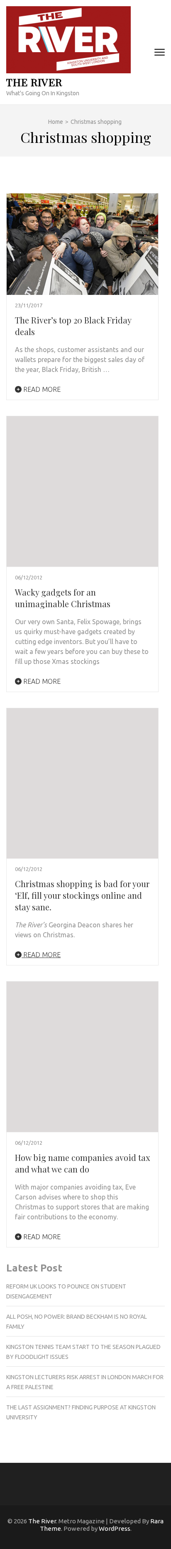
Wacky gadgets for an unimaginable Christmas (62, 597)
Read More (41, 389)
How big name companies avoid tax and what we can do (82, 1163)
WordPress (114, 1528)
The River (34, 82)
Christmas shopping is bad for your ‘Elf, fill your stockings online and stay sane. (82, 895)
